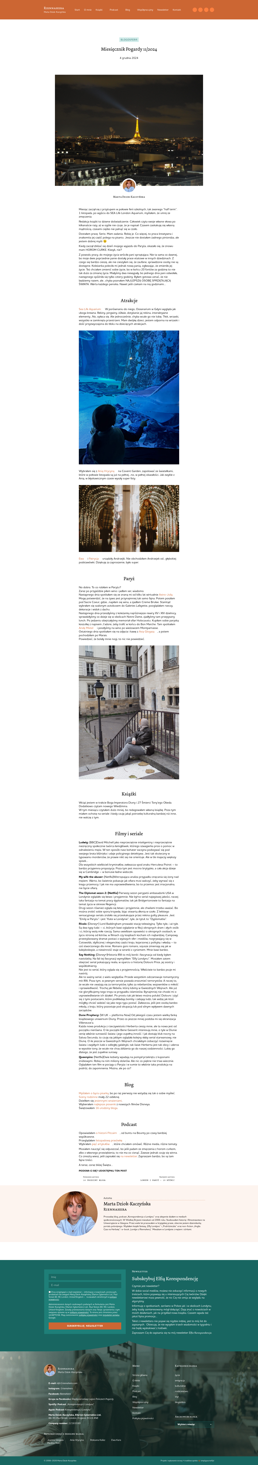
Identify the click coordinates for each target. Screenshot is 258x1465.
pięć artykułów (100, 1144)
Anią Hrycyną (106, 471)
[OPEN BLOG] (132, 9)
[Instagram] (200, 10)
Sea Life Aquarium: (90, 309)
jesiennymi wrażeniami (108, 1100)
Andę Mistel (86, 628)
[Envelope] (195, 10)
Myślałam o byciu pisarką (94, 1093)
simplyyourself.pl (207, 1460)
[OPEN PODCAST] (120, 9)
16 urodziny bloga (106, 1108)
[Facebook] (206, 10)
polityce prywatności (79, 1312)
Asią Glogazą (146, 631)
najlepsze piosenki (105, 1104)
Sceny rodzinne (88, 1097)
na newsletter (128, 1156)
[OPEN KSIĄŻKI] (104, 9)
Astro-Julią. (166, 594)
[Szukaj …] (189, 10)
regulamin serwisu (111, 1315)
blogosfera (129, 39)
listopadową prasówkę (108, 1140)
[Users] (212, 10)
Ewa (81, 558)
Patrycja (94, 558)
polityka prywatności (88, 1315)
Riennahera (54, 8)
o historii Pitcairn (106, 1133)
